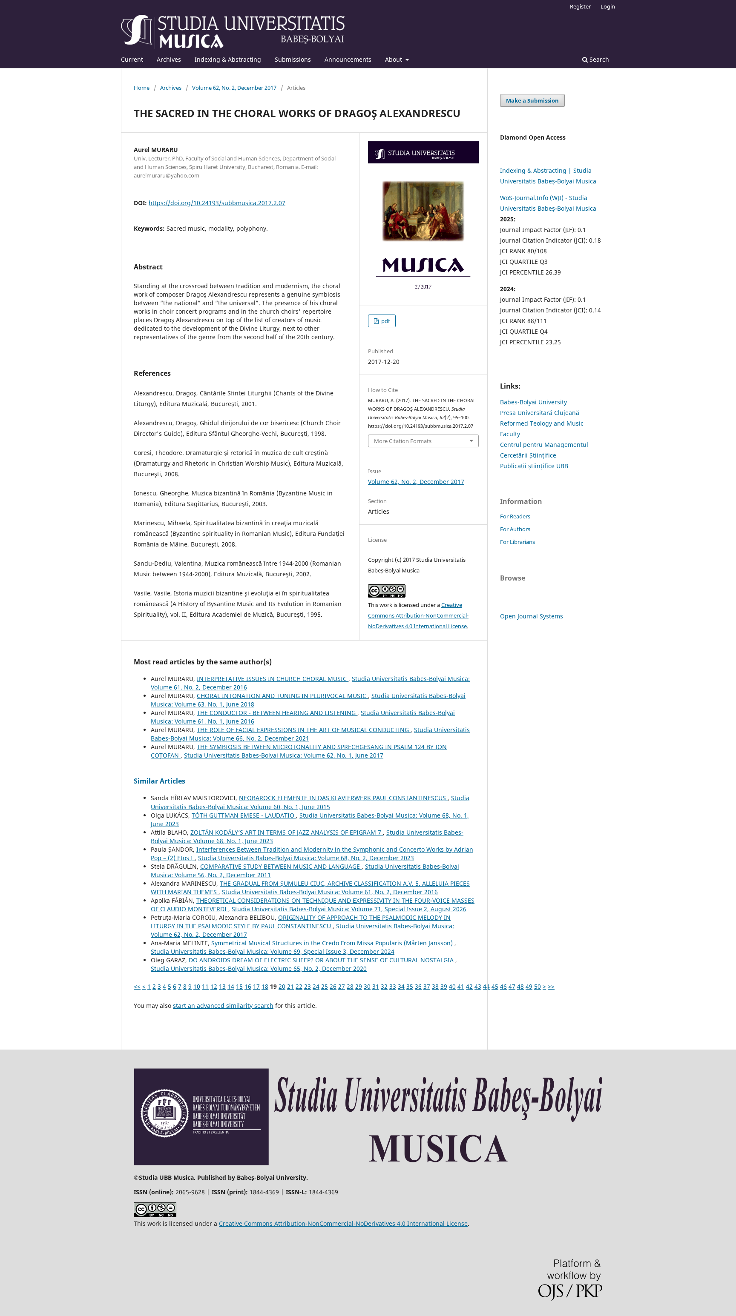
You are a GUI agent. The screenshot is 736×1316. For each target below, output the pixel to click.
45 (495, 986)
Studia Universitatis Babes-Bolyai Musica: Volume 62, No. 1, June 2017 (283, 755)
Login (608, 6)
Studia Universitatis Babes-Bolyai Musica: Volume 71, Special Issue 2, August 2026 (349, 909)
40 (452, 986)
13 (222, 986)
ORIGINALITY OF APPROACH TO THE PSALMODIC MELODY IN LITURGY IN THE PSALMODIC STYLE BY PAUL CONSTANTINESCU (301, 921)
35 (409, 986)
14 (230, 986)
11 (205, 986)
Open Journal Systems (531, 616)
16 (247, 986)
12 (213, 986)
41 (460, 986)
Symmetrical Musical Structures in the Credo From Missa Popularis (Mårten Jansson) (332, 943)
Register (580, 6)
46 (503, 986)
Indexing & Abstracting (228, 59)
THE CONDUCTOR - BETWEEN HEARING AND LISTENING (277, 713)
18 (265, 986)
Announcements (348, 59)
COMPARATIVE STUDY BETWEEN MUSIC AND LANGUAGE (281, 866)
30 (367, 986)
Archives (169, 59)
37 (426, 986)
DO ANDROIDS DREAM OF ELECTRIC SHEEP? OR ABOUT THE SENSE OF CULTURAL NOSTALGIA (322, 960)
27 (341, 986)
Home (142, 88)
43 (477, 986)
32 (384, 986)
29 (358, 986)
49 (529, 986)
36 (418, 986)
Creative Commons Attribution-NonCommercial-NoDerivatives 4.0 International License (418, 615)
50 (537, 986)
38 (435, 986)
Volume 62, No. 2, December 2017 (234, 88)
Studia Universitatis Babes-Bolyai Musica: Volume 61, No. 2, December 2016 (330, 892)
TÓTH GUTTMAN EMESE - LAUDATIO (244, 815)
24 (316, 986)
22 (299, 986)
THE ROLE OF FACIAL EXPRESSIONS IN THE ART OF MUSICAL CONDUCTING (304, 730)
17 (256, 986)
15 (239, 986)
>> (551, 986)
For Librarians (517, 542)
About (394, 59)
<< (137, 986)
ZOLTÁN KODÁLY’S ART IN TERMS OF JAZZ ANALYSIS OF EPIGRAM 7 (286, 832)
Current (132, 59)
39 (443, 986)
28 (350, 986)
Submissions (293, 59)
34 (401, 986)
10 (196, 986)
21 (290, 986)
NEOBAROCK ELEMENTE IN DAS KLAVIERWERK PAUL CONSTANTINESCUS (343, 798)
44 (486, 986)
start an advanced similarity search (223, 1005)
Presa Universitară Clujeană (539, 413)
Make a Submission (532, 100)
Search (598, 59)
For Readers (515, 516)
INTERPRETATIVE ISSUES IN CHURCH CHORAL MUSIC (272, 679)
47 (512, 986)
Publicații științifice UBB (534, 466)
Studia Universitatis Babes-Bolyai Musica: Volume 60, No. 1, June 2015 (310, 802)
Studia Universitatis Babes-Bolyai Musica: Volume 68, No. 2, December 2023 (306, 858)
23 (307, 986)
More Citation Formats (402, 441)
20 (282, 986)
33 (392, 986)
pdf (385, 321)
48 (520, 986)
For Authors (515, 529)
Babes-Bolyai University (533, 402)
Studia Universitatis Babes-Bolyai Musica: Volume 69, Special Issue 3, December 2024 (272, 951)
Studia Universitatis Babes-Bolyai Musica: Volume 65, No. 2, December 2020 (259, 968)
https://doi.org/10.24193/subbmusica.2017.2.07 (217, 203)
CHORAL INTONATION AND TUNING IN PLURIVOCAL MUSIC (282, 696)
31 (375, 986)
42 (469, 986)
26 (333, 986)
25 (324, 986)
